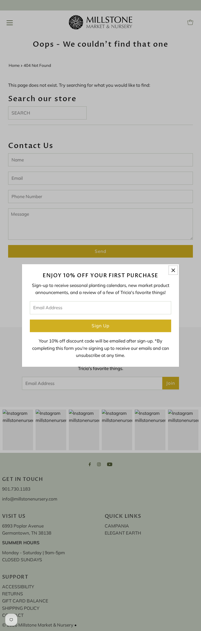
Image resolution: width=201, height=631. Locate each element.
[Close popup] (173, 270)
